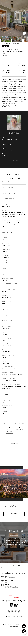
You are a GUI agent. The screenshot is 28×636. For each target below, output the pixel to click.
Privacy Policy (20, 624)
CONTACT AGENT (14, 160)
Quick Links (14, 626)
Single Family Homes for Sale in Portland (9, 433)
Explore (14, 513)
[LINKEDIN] (16, 611)
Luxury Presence (17, 616)
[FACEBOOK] (8, 611)
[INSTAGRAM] (12, 611)
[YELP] (19, 611)
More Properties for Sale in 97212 (19, 427)
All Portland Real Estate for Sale (9, 427)
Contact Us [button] (14, 554)
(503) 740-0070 (6, 144)
